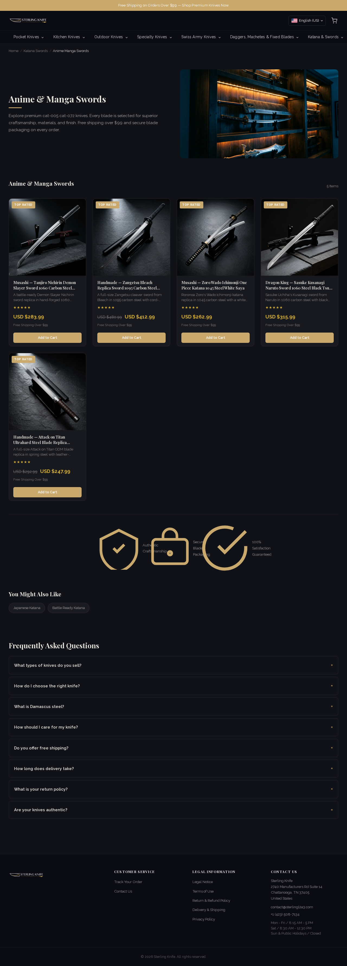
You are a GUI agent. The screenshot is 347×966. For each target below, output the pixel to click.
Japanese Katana (26, 608)
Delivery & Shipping (208, 909)
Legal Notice (202, 882)
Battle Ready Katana (68, 608)
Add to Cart (47, 338)
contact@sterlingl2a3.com (292, 907)
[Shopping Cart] (334, 21)
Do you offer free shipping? (41, 748)
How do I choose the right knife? (47, 686)
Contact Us (123, 891)
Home (13, 51)
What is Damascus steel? (39, 706)
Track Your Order (128, 882)
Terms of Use (203, 891)
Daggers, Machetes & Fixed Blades (262, 37)
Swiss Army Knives (199, 37)
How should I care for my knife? (46, 727)
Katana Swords (36, 51)
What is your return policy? (41, 789)
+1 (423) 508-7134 (285, 914)
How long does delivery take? (44, 768)
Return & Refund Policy (211, 900)
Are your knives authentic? (40, 809)
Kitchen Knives (67, 37)
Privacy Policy (203, 919)
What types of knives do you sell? (47, 665)
